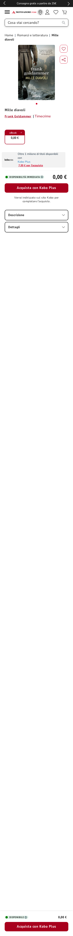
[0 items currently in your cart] (64, 12)
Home (9, 35)
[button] (64, 60)
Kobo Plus (24, 162)
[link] (40, 12)
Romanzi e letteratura (32, 35)
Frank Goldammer (18, 116)
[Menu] (8, 12)
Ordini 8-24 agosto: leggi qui (34, 3)
